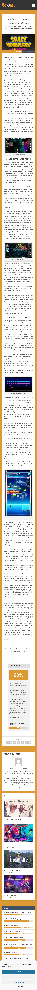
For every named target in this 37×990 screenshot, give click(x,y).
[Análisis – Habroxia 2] (18, 884)
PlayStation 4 (29, 29)
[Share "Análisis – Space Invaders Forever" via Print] (30, 743)
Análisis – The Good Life (12, 870)
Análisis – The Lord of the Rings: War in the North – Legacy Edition (18, 945)
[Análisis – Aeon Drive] (18, 833)
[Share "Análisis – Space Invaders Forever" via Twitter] (11, 743)
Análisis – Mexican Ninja (12, 931)
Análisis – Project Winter (12, 819)
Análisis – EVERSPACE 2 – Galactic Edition (17, 959)
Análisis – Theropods (11, 925)
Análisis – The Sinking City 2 (13, 919)
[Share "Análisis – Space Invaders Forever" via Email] (26, 743)
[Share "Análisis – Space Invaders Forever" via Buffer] (22, 743)
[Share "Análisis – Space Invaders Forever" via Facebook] (7, 743)
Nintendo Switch (19, 29)
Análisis (11, 29)
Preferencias (18, 982)
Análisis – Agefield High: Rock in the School (18, 912)
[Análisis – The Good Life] (18, 859)
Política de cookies (18, 986)
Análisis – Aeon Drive (11, 845)
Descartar (19, 977)
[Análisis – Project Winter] (18, 808)
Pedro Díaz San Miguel (19, 26)
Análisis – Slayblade (10, 952)
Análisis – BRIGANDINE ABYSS (13, 938)
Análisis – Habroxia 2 (11, 895)
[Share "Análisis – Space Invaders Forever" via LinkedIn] (18, 743)
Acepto (18, 972)
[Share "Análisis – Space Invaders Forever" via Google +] (15, 743)
